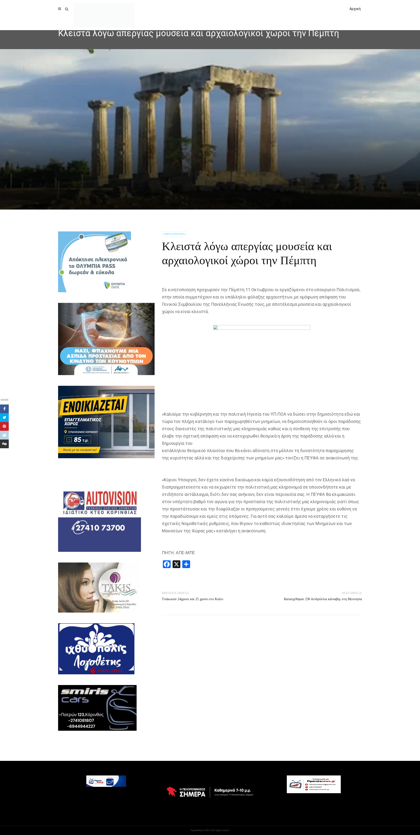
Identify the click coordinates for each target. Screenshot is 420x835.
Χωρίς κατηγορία (174, 234)
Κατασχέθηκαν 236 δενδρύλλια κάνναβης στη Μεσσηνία (323, 599)
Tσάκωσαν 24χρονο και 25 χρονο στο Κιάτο (192, 599)
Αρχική (355, 9)
